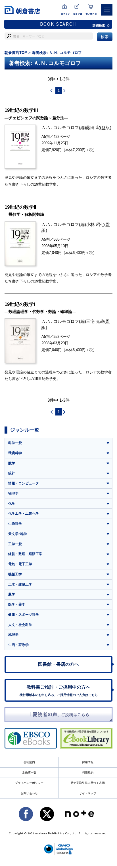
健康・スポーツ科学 (23, 615)
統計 (11, 473)
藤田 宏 (93, 127)
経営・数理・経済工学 (25, 554)
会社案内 (29, 762)
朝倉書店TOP (16, 53)
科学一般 (15, 443)
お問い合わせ (29, 793)
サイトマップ (87, 793)
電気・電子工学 (20, 564)
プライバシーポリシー (29, 782)
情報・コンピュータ (23, 483)
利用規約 (87, 772)
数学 (11, 463)
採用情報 (87, 762)
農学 (11, 594)
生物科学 (15, 524)
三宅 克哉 (95, 321)
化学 (11, 504)
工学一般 (15, 544)
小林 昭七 (95, 224)
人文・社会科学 (20, 625)
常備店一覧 (29, 772)
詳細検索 (99, 25)
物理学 (13, 493)
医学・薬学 (16, 604)
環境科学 (15, 453)
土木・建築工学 (20, 584)
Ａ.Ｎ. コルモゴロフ (60, 127)
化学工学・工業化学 (23, 513)
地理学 (13, 635)
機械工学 (15, 574)
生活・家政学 (18, 645)
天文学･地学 (17, 534)
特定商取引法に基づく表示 (88, 782)
